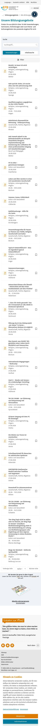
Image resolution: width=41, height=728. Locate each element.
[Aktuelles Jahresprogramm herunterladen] (20, 590)
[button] (34, 14)
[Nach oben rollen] (38, 645)
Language (7, 2)
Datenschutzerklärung (11, 709)
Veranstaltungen (11, 53)
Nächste (33, 568)
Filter (22, 60)
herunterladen (20, 602)
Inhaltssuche (29, 53)
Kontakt (33, 576)
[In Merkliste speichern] (36, 71)
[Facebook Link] (3, 645)
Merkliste (34, 2)
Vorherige (8, 568)
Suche (5, 39)
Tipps (18, 576)
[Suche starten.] (36, 45)
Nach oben (31, 645)
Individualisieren (20, 721)
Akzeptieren (20, 716)
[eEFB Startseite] (9, 8)
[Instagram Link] (8, 645)
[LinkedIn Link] (12, 645)
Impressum (24, 709)
